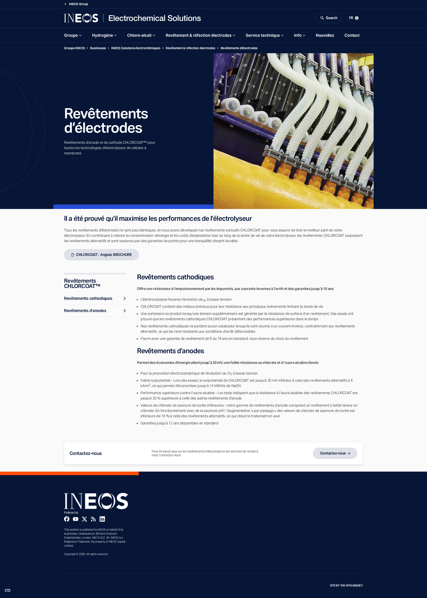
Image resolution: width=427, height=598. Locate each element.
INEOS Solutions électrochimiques (135, 48)
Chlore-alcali (139, 35)
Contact (351, 35)
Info (298, 35)
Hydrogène (102, 35)
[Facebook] (66, 519)
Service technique (263, 35)
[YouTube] (75, 519)
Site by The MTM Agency (346, 585)
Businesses (98, 48)
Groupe (71, 35)
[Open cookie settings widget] (7, 590)
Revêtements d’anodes (85, 310)
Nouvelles (325, 35)
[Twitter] (84, 519)
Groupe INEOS (74, 48)
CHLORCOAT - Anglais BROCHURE (104, 254)
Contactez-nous (333, 453)
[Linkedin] (102, 519)
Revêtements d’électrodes (239, 48)
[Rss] (93, 519)
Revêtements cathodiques (88, 298)
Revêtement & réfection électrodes (199, 35)
